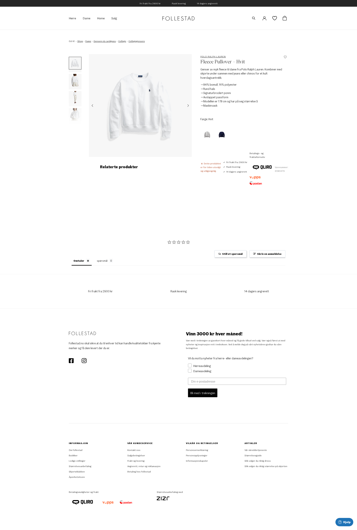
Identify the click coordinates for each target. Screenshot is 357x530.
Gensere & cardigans (105, 41)
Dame (88, 41)
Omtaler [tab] (78, 260)
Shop (80, 41)
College (122, 41)
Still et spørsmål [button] (232, 253)
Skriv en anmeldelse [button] (269, 253)
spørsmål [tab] (102, 260)
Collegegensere (136, 41)
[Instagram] (84, 360)
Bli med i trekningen (202, 393)
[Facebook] (71, 360)
